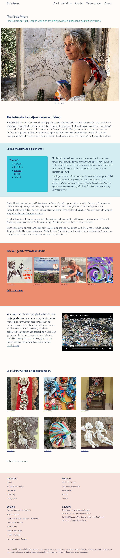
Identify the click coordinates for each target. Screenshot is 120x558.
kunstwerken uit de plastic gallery (32, 370)
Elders (78, 219)
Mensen (17, 170)
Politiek (17, 174)
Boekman (11, 222)
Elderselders (51, 219)
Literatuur (18, 167)
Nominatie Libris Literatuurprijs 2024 (76, 510)
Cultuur (17, 164)
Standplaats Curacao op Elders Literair (76, 513)
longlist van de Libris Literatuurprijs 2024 (25, 213)
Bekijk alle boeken (15, 290)
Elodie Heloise (13, 3)
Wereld (17, 177)
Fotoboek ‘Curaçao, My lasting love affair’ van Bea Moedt (83, 517)
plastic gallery (13, 345)
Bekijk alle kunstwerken (17, 461)
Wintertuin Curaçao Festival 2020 (74, 520)
